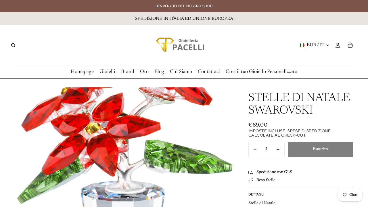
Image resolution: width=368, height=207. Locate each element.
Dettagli (256, 194)
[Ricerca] (13, 45)
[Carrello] (350, 45)
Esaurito (320, 149)
